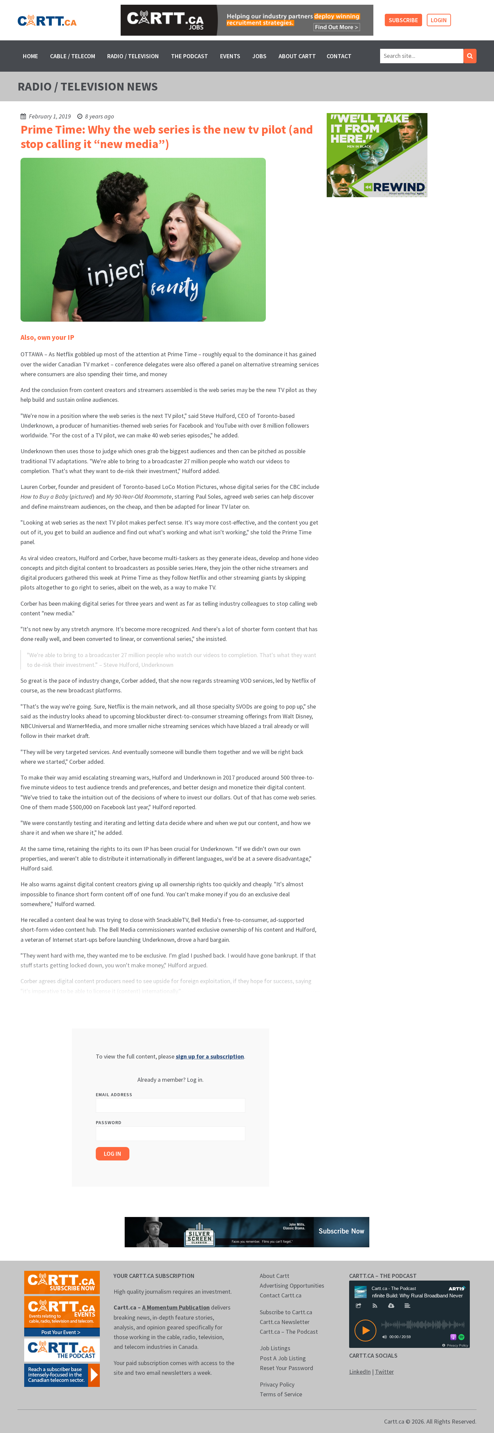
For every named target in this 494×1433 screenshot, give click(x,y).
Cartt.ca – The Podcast (289, 1331)
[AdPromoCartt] (62, 1374)
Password (109, 1122)
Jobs (259, 56)
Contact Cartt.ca (280, 1295)
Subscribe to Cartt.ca (286, 1312)
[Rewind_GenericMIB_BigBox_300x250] (377, 154)
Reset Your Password (286, 1368)
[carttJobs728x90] (247, 20)
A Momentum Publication (176, 1307)
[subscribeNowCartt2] (62, 1282)
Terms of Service (281, 1394)
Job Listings (275, 1348)
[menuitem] (30, 56)
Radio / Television (133, 56)
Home (30, 56)
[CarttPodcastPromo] (62, 1349)
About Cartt (297, 56)
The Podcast (189, 56)
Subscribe (403, 20)
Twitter (384, 1371)
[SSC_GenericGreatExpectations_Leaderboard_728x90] (247, 1231)
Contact (339, 56)
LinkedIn (360, 1371)
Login (439, 20)
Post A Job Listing (283, 1358)
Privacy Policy (277, 1384)
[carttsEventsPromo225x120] (62, 1315)
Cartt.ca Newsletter (285, 1322)
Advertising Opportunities (292, 1285)
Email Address (114, 1094)
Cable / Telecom (72, 56)
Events (230, 56)
